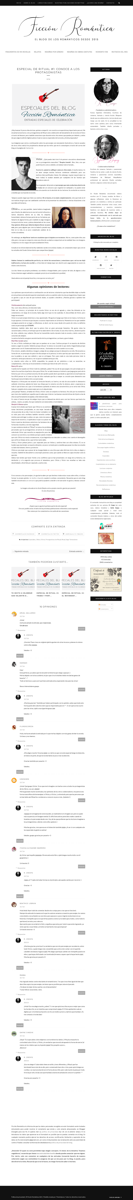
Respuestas (21, 630)
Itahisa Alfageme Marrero (33, 848)
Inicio (18, 3)
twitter (111, 268)
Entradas (103, 605)
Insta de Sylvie (101, 268)
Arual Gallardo (28, 613)
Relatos (37, 52)
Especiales (32, 539)
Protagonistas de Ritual (53, 539)
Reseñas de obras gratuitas (79, 52)
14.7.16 (22, 851)
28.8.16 (26, 942)
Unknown (24, 779)
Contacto (110, 3)
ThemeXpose (60, 1197)
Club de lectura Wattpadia (106, 435)
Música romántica (106, 477)
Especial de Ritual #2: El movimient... (73, 594)
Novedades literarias (106, 481)
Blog (106, 431)
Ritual (63, 539)
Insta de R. (116, 260)
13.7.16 (22, 616)
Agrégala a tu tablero (74, 534)
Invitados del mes (119, 52)
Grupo (106, 260)
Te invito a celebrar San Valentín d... (21, 594)
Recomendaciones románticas (106, 485)
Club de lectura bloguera (106, 439)
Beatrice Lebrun (28, 903)
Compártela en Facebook (24, 534)
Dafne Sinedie (26, 1032)
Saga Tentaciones (72, 539)
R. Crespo (28, 635)
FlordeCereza (26, 726)
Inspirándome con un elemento (106, 464)
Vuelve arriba (114, 1197)
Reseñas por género (54, 52)
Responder (82, 628)
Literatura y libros (106, 472)
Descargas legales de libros (106, 447)
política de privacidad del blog (61, 1142)
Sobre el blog (29, 3)
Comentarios (104, 609)
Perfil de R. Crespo (106, 321)
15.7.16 (22, 907)
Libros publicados (45, 3)
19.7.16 (22, 1036)
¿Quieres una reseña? (95, 3)
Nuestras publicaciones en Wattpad (69, 3)
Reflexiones (106, 489)
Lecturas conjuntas (106, 468)
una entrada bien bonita (46, 1153)
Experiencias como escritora (106, 460)
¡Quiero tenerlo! (106, 376)
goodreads (95, 260)
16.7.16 (22, 978)
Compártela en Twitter (50, 534)
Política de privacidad (18, 1197)
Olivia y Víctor (40, 539)
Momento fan (102, 52)
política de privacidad (50, 1132)
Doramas (106, 451)
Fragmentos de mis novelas (17, 52)
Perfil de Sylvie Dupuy (106, 325)
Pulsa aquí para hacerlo (106, 306)
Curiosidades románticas (106, 443)
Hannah (23, 663)
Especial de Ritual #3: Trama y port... (48, 594)
